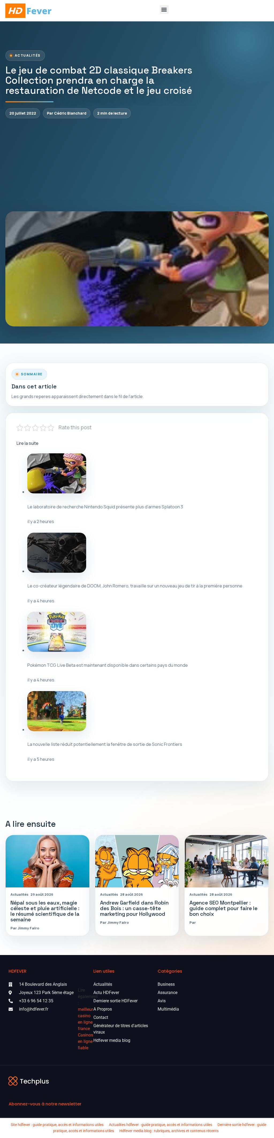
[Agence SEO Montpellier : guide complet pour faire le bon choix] (226, 861)
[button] (164, 9)
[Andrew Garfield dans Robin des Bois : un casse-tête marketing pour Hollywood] (137, 861)
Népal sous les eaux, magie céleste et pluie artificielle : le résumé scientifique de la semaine (44, 911)
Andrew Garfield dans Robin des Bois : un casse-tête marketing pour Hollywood (134, 908)
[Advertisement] (137, 164)
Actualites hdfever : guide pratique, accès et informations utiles (160, 1125)
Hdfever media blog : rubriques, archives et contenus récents (169, 1131)
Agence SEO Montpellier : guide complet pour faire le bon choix (223, 908)
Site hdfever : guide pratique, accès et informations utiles (57, 1125)
